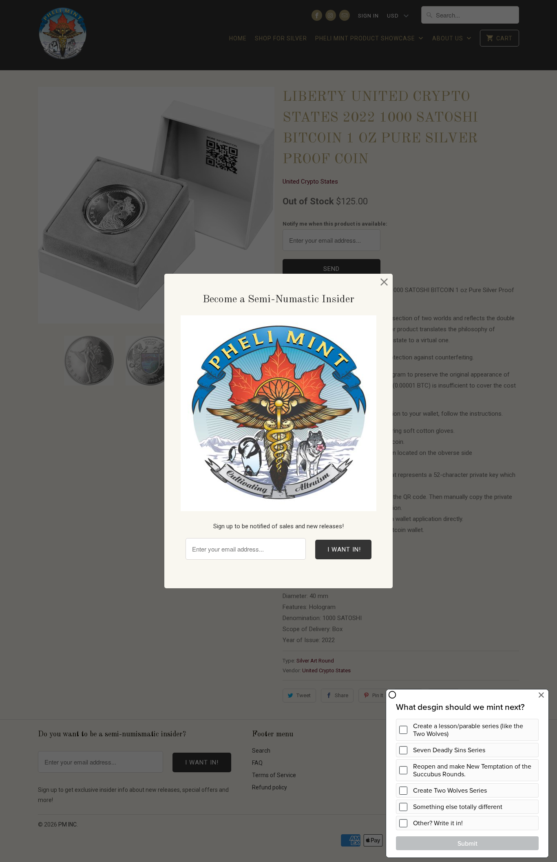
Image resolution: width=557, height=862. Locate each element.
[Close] (384, 282)
